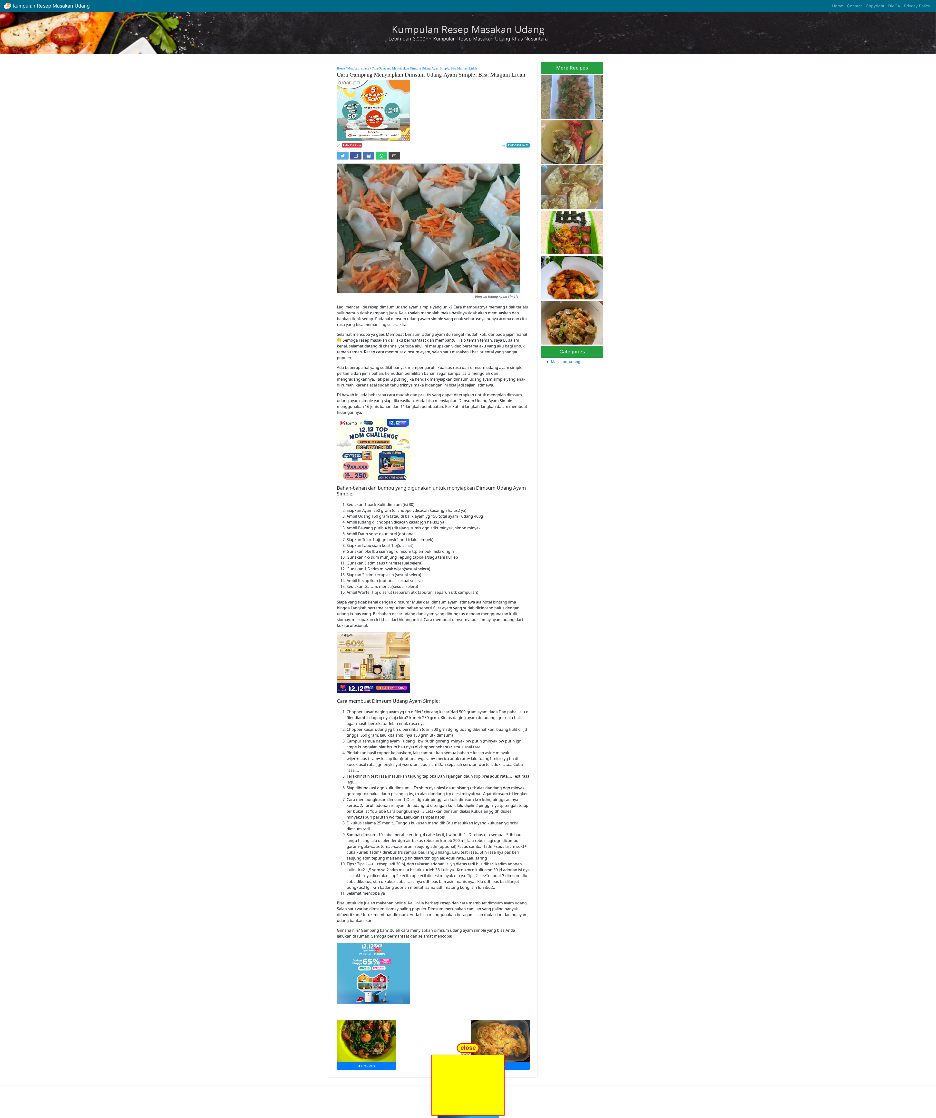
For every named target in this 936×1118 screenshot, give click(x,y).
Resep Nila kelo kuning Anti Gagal (570, 140)
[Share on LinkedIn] (368, 155)
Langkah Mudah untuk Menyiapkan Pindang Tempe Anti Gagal (571, 185)
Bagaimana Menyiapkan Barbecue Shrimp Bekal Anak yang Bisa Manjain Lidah (571, 231)
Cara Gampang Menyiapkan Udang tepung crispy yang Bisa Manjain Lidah (500, 1039)
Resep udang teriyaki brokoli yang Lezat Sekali (571, 95)
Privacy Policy (917, 5)
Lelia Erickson (352, 145)
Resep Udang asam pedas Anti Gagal (569, 321)
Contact (854, 5)
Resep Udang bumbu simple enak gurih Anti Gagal (570, 276)
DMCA (894, 5)
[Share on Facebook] (355, 155)
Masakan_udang (358, 68)
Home (837, 5)
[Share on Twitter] (343, 155)
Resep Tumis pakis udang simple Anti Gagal (366, 1039)
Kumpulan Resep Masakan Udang (50, 6)
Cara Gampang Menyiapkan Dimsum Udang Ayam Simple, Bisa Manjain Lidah (424, 68)
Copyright (875, 5)
